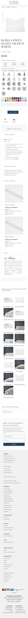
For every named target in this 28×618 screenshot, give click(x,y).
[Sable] (9, 98)
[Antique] (7, 98)
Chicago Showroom (9, 527)
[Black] (15, 98)
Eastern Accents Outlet (9, 476)
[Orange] (13, 101)
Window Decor (7, 497)
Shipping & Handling (9, 573)
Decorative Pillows (8, 492)
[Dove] (11, 98)
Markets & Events (8, 529)
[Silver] (26, 98)
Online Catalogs (8, 536)
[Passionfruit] (16, 101)
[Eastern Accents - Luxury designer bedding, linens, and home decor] (14, 2)
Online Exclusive (8, 509)
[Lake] (2, 101)
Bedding (8, 7)
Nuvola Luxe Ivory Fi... (19, 345)
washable (14, 121)
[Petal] (22, 101)
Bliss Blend (22, 63)
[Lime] (7, 101)
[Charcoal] (13, 98)
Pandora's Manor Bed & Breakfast (12, 483)
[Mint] (4, 101)
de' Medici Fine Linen (9, 458)
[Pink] (20, 101)
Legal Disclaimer (8, 577)
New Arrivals (7, 488)
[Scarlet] (18, 101)
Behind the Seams (8, 542)
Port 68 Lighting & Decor (10, 481)
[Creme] (4, 98)
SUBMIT (14, 444)
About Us (6, 517)
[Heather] (26, 101)
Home (3, 7)
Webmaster (7, 579)
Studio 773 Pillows (8, 462)
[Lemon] (11, 101)
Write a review (7, 411)
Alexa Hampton (7, 472)
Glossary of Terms (8, 564)
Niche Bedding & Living (10, 460)
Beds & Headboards (8, 501)
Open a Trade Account (9, 552)
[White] (2, 98)
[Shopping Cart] (25, 2)
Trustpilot (14, 592)
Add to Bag (13, 112)
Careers (6, 568)
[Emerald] (5, 101)
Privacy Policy (10, 431)
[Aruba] (22, 98)
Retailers (6, 525)
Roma (9, 51)
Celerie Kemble (7, 470)
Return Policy (7, 575)
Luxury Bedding (8, 490)
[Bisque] (5, 98)
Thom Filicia (7, 468)
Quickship (6, 511)
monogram (5, 121)
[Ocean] (20, 98)
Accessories (7, 495)
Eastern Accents (8, 456)
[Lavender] (24, 101)
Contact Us (6, 519)
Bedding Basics (8, 505)
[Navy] (18, 98)
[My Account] (24, 2)
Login (5, 550)
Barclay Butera (7, 466)
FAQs (5, 562)
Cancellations (7, 566)
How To (5, 560)
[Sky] (24, 98)
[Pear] (9, 101)
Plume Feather (14, 63)
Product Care (7, 558)
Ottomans (6, 503)
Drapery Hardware (8, 499)
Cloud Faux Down (5, 64)
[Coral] (15, 101)
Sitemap (6, 581)
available (16, 159)
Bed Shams (14, 7)
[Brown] (16, 98)
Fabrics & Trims (7, 507)
